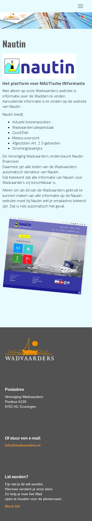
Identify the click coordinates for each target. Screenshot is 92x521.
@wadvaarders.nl (22, 445)
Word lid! (12, 506)
